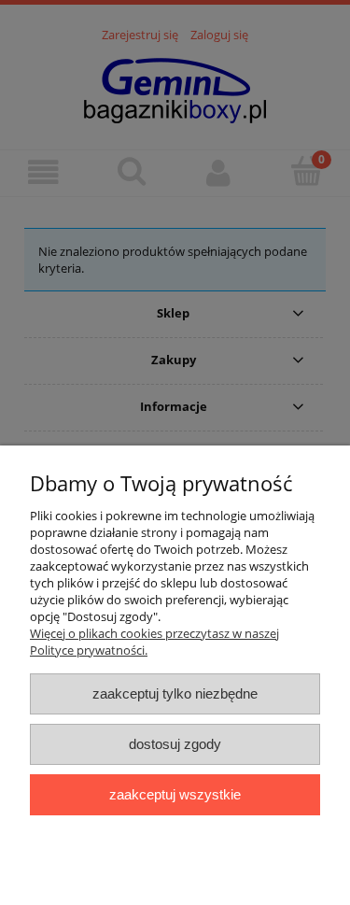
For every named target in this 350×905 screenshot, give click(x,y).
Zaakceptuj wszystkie (175, 794)
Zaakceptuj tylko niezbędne (175, 693)
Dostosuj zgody (175, 744)
